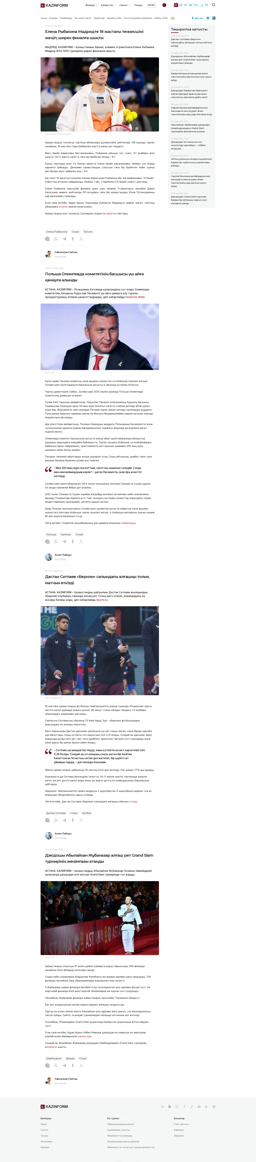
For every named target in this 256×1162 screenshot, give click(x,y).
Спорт (75, 231)
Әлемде (45, 1147)
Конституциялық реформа (138, 18)
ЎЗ (206, 5)
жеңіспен (111, 213)
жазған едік (85, 1036)
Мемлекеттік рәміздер (119, 1135)
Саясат (44, 1129)
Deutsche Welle (135, 297)
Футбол (86, 813)
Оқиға (44, 1124)
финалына (51, 1046)
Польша (51, 534)
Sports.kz (102, 599)
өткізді (133, 801)
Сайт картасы (181, 1124)
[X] (81, 239)
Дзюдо (70, 1058)
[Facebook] (72, 239)
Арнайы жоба (114, 18)
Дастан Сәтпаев (56, 813)
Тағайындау (65, 18)
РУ (185, 5)
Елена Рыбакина (56, 231)
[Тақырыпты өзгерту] (166, 5)
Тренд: (44, 18)
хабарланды (128, 522)
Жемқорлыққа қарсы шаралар (123, 1141)
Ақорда (53, 18)
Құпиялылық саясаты (118, 1129)
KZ (176, 5)
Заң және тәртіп (83, 18)
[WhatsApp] (55, 239)
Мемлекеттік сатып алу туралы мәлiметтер (131, 1147)
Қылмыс (66, 534)
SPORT (151, 5)
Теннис (88, 231)
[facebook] (184, 1106)
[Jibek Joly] (198, 18)
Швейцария (53, 1058)
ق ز (201, 5)
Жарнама (179, 1135)
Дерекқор (99, 18)
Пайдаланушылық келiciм (120, 1124)
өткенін (63, 206)
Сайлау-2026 (160, 18)
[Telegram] (64, 239)
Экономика (46, 1141)
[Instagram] (47, 239)
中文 (196, 5)
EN (190, 5)
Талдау (138, 5)
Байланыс (179, 1129)
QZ (181, 5)
